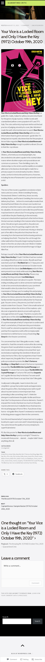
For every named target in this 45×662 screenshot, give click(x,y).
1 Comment (25, 25)
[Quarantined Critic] (22, 13)
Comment (35, 583)
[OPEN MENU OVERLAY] (2, 3)
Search (5, 617)
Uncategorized (37, 25)
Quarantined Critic (17, 3)
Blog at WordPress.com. (21, 653)
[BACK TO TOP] (22, 646)
